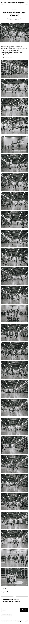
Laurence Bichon (14, 19)
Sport (14, 9)
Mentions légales (6, 615)
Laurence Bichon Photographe (14, 2)
